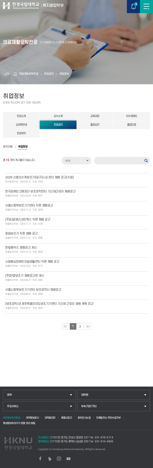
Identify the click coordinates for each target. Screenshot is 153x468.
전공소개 (21, 116)
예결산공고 (66, 417)
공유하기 (7, 74)
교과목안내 (21, 124)
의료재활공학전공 (28, 73)
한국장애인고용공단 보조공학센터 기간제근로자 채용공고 (40, 191)
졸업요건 (94, 124)
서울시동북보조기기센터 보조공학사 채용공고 (33, 289)
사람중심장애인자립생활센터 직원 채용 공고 (32, 261)
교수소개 (58, 116)
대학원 (84, 394)
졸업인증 (131, 124)
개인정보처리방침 (11, 417)
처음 (65, 326)
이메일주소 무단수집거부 (108, 417)
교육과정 (94, 116)
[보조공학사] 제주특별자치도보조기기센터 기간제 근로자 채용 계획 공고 (49, 304)
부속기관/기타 (88, 406)
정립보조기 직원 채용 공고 (21, 233)
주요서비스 (13, 406)
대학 (9, 394)
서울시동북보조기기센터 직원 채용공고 (29, 205)
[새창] (40, 458)
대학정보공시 (32, 417)
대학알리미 (50, 417)
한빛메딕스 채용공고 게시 (21, 247)
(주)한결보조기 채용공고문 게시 (24, 275)
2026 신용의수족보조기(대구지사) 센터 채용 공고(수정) (39, 177)
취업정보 (64, 73)
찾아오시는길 (84, 417)
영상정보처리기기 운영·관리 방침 (19, 423)
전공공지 (49, 73)
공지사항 (7, 146)
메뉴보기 (146, 6)
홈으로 (15, 74)
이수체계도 (131, 116)
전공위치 (21, 133)
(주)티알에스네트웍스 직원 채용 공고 (27, 219)
